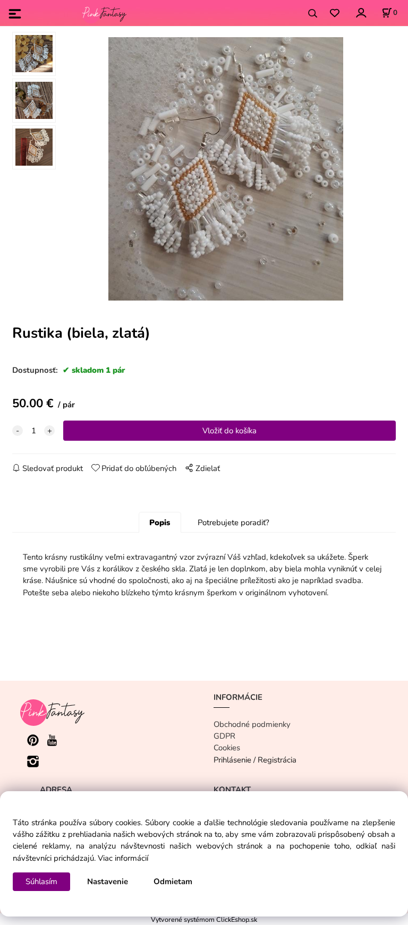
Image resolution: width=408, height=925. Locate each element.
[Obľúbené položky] (334, 13)
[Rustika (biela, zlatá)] (226, 169)
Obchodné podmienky (252, 724)
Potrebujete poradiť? (233, 522)
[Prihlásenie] (360, 12)
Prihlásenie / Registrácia (255, 760)
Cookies (227, 747)
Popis (159, 522)
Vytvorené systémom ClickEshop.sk (204, 919)
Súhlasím (41, 881)
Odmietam (173, 881)
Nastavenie (107, 881)
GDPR (224, 736)
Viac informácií (123, 858)
